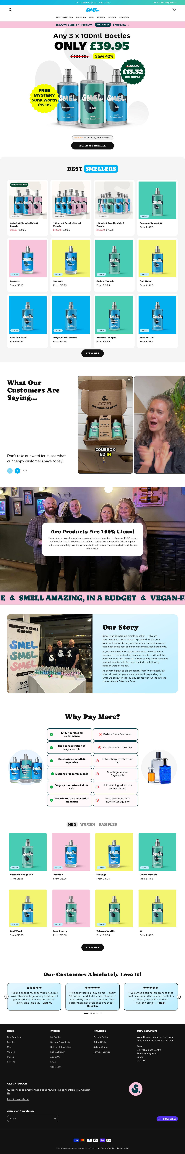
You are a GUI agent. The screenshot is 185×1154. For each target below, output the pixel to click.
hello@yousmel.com (18, 1099)
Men (9, 1047)
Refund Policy (101, 1042)
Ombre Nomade (105, 281)
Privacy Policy (101, 1037)
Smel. (65, 1148)
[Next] (179, 997)
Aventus (15, 281)
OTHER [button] (55, 1031)
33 (141, 931)
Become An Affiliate (60, 1042)
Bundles (11, 1042)
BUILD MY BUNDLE (92, 145)
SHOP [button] (11, 1031)
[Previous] (6, 997)
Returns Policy (101, 1047)
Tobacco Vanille (105, 931)
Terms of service (108, 1148)
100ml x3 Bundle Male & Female (24, 224)
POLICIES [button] (100, 1031)
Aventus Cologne (106, 337)
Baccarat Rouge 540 (151, 223)
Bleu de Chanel (18, 337)
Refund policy (93, 1148)
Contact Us (56, 1067)
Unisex (10, 1057)
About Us (55, 1057)
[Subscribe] (55, 1118)
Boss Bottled (147, 337)
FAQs (53, 1062)
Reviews (11, 1062)
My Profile (55, 1037)
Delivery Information (61, 1047)
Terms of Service (102, 1052)
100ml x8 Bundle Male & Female (110, 224)
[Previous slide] (10, 471)
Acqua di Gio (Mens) (65, 337)
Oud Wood (146, 281)
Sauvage (58, 281)
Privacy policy (123, 1148)
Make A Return (57, 1052)
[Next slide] (17, 471)
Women (11, 1052)
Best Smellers (14, 1037)
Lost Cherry (60, 931)
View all (92, 353)
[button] (10, 10)
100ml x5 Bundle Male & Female (67, 224)
